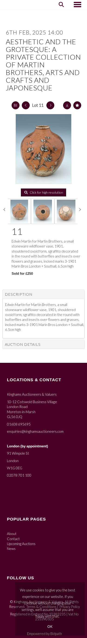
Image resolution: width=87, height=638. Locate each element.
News (11, 548)
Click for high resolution (46, 192)
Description (18, 294)
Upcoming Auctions (21, 544)
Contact (13, 539)
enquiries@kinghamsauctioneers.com (35, 431)
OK (49, 626)
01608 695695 (19, 424)
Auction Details (23, 344)
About (11, 534)
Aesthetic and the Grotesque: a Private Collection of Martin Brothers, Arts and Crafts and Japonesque (43, 64)
